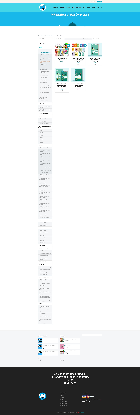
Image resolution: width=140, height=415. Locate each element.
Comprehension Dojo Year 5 (45, 164)
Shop (98, 7)
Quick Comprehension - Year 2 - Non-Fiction (44, 186)
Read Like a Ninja (43, 77)
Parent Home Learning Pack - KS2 (44, 110)
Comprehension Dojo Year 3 (45, 157)
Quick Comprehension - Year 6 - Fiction (44, 211)
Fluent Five (42, 286)
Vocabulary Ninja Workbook (43, 98)
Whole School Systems (43, 277)
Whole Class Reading (44, 217)
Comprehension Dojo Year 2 (45, 154)
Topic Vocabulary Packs (45, 269)
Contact (62, 397)
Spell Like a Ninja (43, 82)
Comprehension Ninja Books (45, 55)
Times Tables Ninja (44, 90)
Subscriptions (42, 245)
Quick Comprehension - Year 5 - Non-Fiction (44, 207)
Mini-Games (55, 7)
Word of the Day (43, 274)
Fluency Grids (43, 121)
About (62, 395)
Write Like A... (43, 323)
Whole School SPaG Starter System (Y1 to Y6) (44, 297)
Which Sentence (43, 242)
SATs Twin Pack (43, 225)
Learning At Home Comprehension (44, 68)
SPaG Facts (42, 235)
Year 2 (41, 132)
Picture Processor (44, 233)
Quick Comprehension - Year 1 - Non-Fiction (44, 179)
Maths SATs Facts (43, 222)
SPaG (73, 7)
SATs (40, 220)
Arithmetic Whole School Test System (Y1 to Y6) (45, 280)
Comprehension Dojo (44, 147)
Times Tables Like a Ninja (45, 87)
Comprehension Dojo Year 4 (45, 161)
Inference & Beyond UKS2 (45, 65)
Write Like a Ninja (43, 101)
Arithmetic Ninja (43, 50)
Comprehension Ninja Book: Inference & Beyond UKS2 (78, 85)
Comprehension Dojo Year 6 (45, 167)
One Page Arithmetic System (44, 289)
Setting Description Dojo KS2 (45, 320)
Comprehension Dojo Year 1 (45, 150)
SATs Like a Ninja (43, 80)
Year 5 (41, 140)
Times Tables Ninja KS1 (44, 92)
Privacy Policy (64, 405)
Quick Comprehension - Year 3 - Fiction (44, 189)
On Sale (62, 360)
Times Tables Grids (44, 255)
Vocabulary (62, 7)
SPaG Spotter (43, 238)
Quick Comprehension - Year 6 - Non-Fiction (44, 214)
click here (99, 400)
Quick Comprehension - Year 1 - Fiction (44, 175)
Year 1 (41, 130)
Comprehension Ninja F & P (45, 58)
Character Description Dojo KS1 (44, 307)
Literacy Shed (43, 313)
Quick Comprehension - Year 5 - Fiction (44, 204)
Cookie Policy (64, 403)
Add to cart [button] (77, 64)
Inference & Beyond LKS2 (45, 62)
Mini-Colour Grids (44, 250)
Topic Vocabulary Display (45, 267)
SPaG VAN (42, 240)
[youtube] (75, 383)
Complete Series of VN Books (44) (62, 59)
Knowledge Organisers (44, 113)
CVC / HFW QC (45, 172)
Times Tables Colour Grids (45, 253)
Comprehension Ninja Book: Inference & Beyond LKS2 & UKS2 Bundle (62, 86)
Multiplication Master (44, 123)
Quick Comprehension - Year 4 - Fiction (44, 197)
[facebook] (65, 383)
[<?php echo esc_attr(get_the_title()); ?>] (62, 62)
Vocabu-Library (43, 272)
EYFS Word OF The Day (45, 283)
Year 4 (41, 137)
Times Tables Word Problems (43, 258)
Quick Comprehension (46, 170)
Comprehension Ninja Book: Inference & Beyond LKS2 (95, 60)
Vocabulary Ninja (43, 95)
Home (39, 35)
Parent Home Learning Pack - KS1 (44, 106)
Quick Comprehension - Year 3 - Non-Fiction (44, 193)
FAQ (62, 399)
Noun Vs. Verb (43, 230)
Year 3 (41, 135)
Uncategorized (42, 261)
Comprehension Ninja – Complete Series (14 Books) (78, 60)
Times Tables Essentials (43, 248)
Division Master (43, 118)
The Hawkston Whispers (45, 85)
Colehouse (82, 412)
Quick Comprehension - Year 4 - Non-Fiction (44, 200)
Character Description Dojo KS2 (44, 310)
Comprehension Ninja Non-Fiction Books (44, 72)
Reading (68, 7)
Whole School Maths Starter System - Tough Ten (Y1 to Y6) (45, 293)
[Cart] (101, 7)
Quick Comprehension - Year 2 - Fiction (44, 182)
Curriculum (78, 7)
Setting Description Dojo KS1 (45, 316)
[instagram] (72, 383)
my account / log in (91, 1)
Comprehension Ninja (48, 35)
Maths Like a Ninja (44, 75)
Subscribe (99, 1)
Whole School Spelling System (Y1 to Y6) (44, 300)
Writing (88, 7)
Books (93, 7)
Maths (84, 7)
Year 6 (41, 142)
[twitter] (68, 383)
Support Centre (64, 401)
